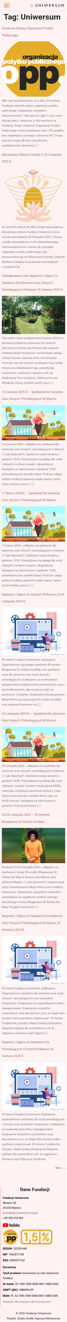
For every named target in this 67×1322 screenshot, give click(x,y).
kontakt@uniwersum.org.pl (20, 1213)
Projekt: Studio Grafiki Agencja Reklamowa (33, 1318)
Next (60, 1168)
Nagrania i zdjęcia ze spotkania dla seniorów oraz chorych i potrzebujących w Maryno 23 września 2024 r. (32, 923)
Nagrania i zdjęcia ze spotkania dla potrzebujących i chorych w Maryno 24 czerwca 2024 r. (27, 1049)
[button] (7, 5)
